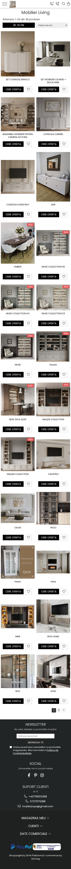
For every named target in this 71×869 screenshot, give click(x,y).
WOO (53, 527)
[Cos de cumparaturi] (68, 4)
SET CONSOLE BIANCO (18, 79)
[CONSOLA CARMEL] (53, 114)
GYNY (53, 691)
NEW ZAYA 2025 (17, 419)
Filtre (20, 25)
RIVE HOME (53, 636)
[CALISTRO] (53, 454)
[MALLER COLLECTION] (53, 399)
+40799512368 (37, 796)
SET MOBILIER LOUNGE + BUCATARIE (53, 81)
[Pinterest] (36, 775)
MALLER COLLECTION (53, 419)
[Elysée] (53, 346)
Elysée (53, 364)
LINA (53, 204)
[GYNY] (53, 671)
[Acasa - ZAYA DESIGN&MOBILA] (20, 3)
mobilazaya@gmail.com (37, 806)
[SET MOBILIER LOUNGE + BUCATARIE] (53, 53)
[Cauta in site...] (63, 4)
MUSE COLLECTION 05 (53, 266)
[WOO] (53, 508)
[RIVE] (18, 671)
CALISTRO (53, 474)
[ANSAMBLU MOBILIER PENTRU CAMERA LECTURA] (18, 114)
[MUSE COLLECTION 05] (53, 243)
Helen (17, 581)
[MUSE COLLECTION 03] (53, 297)
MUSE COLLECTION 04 (17, 313)
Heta (53, 581)
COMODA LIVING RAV (17, 204)
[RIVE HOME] (53, 616)
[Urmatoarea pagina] (63, 710)
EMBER (17, 266)
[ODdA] (18, 508)
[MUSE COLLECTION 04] (18, 297)
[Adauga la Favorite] (28, 89)
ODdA (17, 527)
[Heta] (53, 562)
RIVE (18, 691)
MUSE (18, 364)
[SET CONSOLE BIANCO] (18, 53)
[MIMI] (18, 616)
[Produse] (4, 4)
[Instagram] (42, 775)
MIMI (17, 636)
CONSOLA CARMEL (53, 134)
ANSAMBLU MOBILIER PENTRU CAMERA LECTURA (17, 136)
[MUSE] (18, 346)
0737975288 (37, 801)
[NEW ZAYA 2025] (18, 399)
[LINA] (53, 177)
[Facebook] (29, 775)
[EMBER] (18, 242)
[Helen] (18, 562)
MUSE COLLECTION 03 (53, 313)
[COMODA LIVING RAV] (18, 177)
